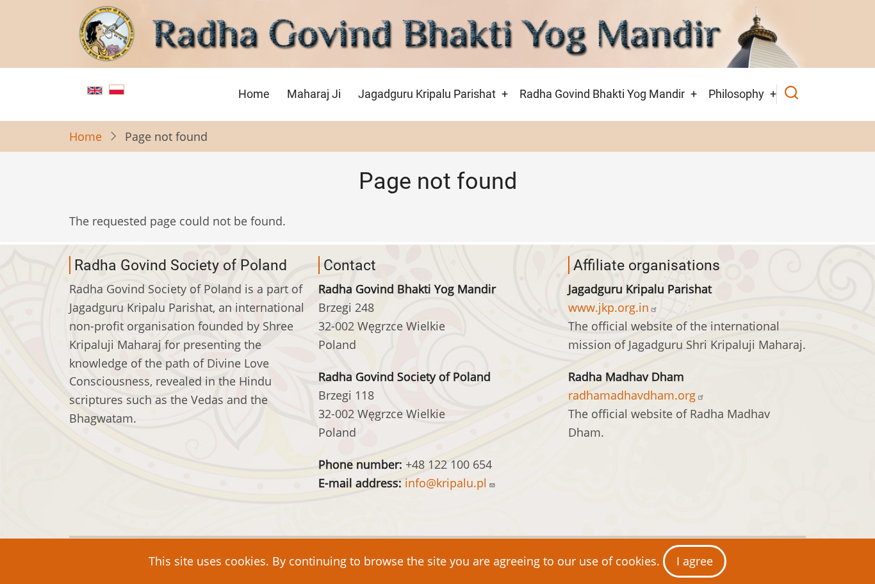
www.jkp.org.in (608, 307)
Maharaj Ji (314, 94)
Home (254, 94)
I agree (694, 561)
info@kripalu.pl (446, 483)
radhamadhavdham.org (632, 395)
